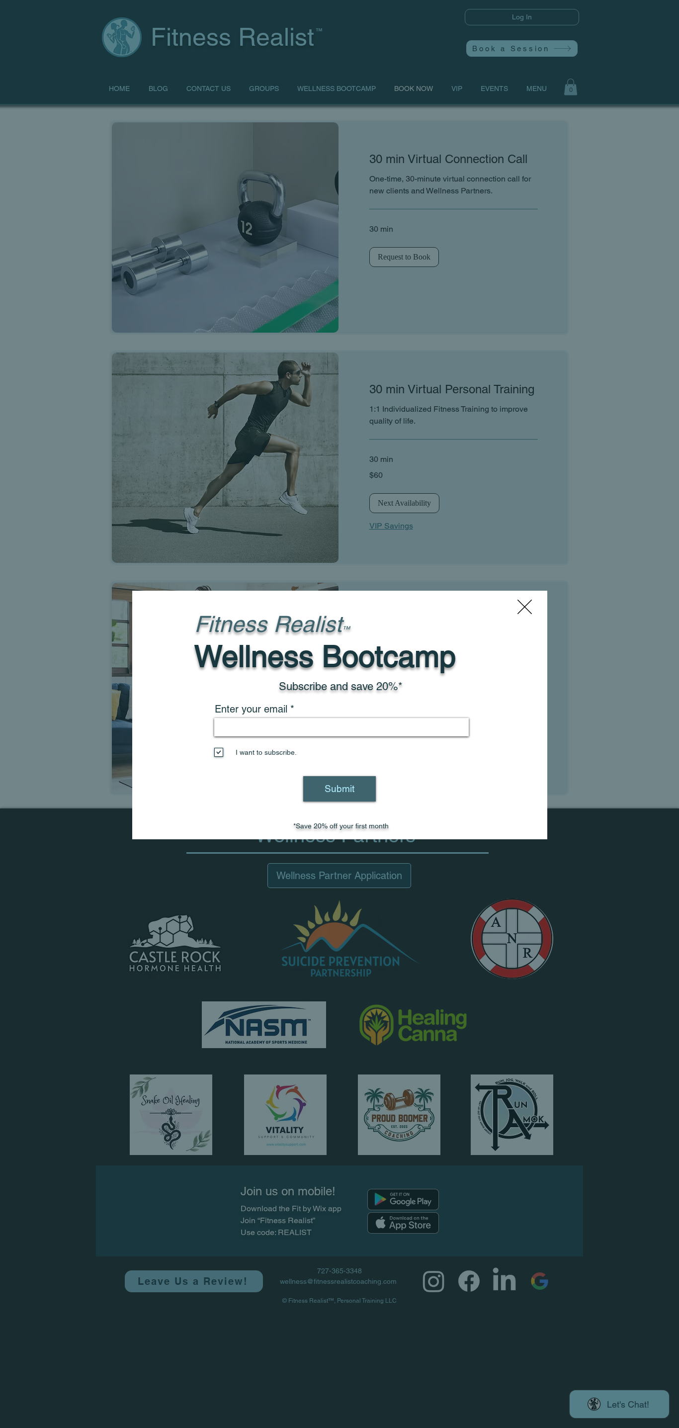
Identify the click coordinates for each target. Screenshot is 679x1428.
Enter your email (251, 709)
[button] (524, 607)
